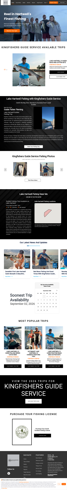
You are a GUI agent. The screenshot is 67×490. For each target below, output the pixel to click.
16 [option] (47, 303)
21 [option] (41, 306)
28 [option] (41, 310)
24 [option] (50, 306)
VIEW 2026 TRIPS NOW (33, 401)
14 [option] (41, 303)
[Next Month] (57, 290)
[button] (45, 3)
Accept (63, 484)
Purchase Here (42, 435)
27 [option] (38, 310)
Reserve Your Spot (12, 30)
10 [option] (50, 299)
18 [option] (53, 303)
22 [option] (44, 306)
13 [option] (38, 303)
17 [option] (50, 303)
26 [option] (56, 306)
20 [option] (38, 306)
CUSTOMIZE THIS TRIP (13, 366)
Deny (59, 484)
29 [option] (44, 310)
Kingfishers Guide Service (24, 482)
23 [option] (47, 306)
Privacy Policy (4, 488)
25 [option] (53, 306)
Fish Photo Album (32, 180)
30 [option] (47, 310)
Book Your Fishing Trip (34, 146)
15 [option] (44, 303)
